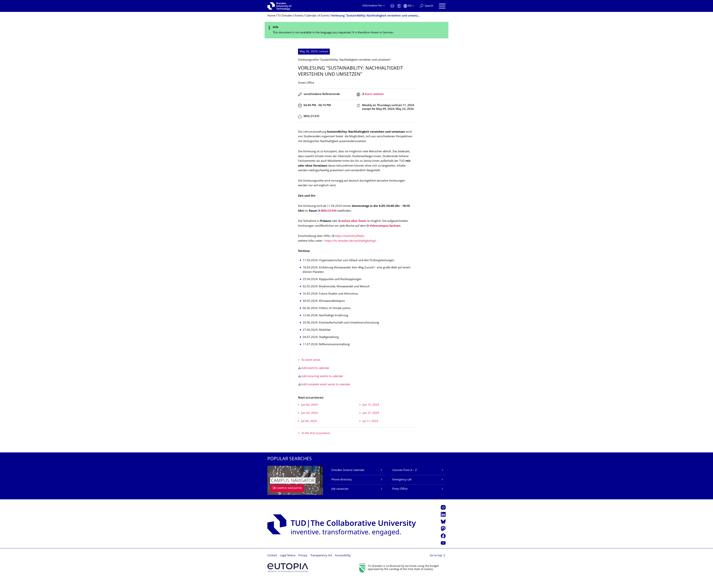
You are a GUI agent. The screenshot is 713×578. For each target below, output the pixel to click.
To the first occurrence (315, 433)
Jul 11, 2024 (370, 421)
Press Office (400, 489)
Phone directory (341, 479)
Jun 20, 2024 (309, 413)
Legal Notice (287, 555)
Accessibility (343, 555)
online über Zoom (353, 221)
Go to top (436, 555)
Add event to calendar (315, 368)
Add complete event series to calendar (325, 384)
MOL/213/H (328, 211)
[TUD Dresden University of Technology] (279, 6)
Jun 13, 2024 (371, 405)
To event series (310, 360)
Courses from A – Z (404, 470)
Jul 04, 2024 (309, 421)
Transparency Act (321, 555)
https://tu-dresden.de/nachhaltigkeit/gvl (350, 241)
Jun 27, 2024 (371, 413)
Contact (272, 555)
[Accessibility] (399, 6)
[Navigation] (442, 6)
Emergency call (401, 479)
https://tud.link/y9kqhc (349, 236)
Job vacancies (340, 489)
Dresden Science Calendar (347, 470)
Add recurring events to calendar (322, 376)
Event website (374, 94)
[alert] (356, 30)
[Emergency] (392, 6)
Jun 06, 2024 (309, 405)
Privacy (302, 555)
